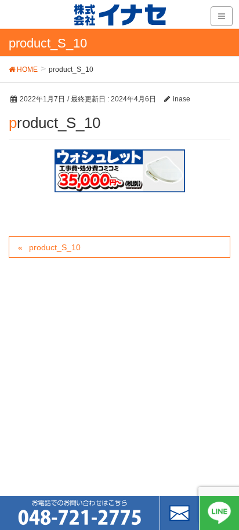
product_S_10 (55, 247)
